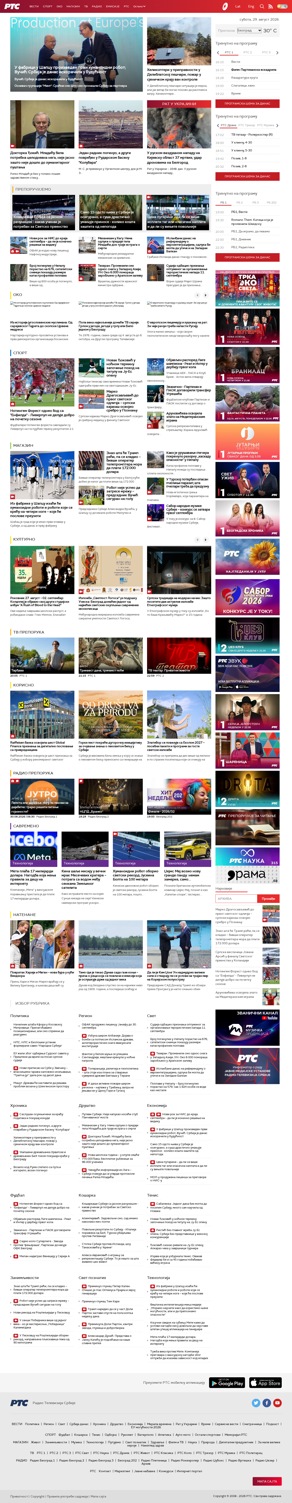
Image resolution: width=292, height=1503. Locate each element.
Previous (218, 52)
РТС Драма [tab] (228, 125)
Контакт (105, 1471)
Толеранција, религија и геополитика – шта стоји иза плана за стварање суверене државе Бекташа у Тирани (110, 1072)
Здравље (157, 1442)
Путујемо (114, 1442)
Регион (85, 1015)
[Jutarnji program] (247, 442)
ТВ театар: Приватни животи (169, 670)
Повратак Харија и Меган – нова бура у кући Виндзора (42, 974)
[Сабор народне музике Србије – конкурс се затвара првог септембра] (155, 512)
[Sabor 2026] (247, 597)
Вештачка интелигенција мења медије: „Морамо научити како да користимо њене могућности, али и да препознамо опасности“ (179, 1309)
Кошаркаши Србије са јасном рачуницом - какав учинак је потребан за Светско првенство (40, 222)
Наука (192, 1442)
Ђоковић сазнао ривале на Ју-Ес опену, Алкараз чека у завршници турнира (177, 1246)
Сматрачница (252, 1424)
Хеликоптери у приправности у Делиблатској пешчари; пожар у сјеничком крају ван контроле (174, 74)
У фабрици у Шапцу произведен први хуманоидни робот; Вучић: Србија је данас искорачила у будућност (70, 70)
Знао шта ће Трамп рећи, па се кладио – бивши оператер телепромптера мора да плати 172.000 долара (124, 462)
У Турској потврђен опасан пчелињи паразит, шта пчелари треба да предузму (187, 483)
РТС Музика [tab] (265, 125)
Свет (151, 1015)
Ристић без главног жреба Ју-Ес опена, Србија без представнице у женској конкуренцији (179, 1233)
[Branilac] (247, 365)
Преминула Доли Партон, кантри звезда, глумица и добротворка (107, 1326)
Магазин (73, 6)
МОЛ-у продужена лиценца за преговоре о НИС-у (178, 1178)
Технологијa (158, 1277)
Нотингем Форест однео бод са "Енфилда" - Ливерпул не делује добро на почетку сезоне (42, 414)
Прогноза (226, 30)
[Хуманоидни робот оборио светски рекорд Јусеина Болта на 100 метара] (136, 849)
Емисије (112, 6)
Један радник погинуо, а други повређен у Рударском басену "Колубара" (105, 158)
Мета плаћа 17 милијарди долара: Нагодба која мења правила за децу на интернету (33, 877)
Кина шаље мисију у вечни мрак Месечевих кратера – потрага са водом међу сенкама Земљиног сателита (84, 879)
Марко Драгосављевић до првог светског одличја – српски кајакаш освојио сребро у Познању (122, 400)
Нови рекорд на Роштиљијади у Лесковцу (41, 1312)
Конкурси (166, 1471)
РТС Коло (184, 1453)
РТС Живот (142, 1453)
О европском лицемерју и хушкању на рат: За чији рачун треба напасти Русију (177, 324)
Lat (237, 6)
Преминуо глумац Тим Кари (100, 1301)
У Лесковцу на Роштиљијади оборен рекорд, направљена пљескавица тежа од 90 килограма (41, 1339)
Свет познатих (92, 1277)
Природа (208, 1442)
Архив (146, 1464)
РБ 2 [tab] (239, 202)
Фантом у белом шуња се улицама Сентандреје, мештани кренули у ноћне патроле (108, 1057)
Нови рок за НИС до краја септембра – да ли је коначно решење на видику (50, 241)
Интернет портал (189, 1471)
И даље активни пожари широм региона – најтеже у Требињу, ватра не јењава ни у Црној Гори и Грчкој (108, 1087)
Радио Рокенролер (185, 1460)
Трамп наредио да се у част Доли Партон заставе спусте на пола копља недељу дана (107, 1312)
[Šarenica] (247, 750)
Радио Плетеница (154, 1460)
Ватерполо (145, 1435)
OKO (59, 6)
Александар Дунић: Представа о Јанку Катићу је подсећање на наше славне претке (106, 1339)
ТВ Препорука (28, 632)
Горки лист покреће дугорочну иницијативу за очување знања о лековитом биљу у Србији (110, 746)
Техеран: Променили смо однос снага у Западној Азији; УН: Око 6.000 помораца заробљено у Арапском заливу (120, 270)
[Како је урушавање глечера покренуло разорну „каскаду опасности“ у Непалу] (155, 459)
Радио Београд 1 (42, 1460)
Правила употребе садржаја (67, 1496)
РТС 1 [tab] (229, 52)
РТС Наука (101, 1453)
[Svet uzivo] (247, 480)
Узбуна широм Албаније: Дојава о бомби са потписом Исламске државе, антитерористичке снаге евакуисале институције (108, 1041)
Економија (157, 1105)
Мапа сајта (267, 1481)
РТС (126, 6)
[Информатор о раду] (247, 1066)
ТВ (86, 6)
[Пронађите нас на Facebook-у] (267, 1403)
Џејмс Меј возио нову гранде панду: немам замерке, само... (182, 875)
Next (277, 52)
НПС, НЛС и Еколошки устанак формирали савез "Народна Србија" (37, 1043)
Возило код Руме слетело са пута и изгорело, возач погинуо (37, 1168)
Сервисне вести (226, 1424)
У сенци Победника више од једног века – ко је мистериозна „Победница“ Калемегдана (40, 1323)
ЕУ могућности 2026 (146, 1427)
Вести (34, 6)
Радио (97, 6)
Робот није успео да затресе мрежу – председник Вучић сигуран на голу (123, 493)
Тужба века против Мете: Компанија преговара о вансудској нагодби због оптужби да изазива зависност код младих (179, 1355)
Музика (76, 1442)
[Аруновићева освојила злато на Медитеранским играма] (155, 420)
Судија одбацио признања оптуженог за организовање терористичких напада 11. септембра (186, 270)
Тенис (152, 1195)
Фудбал (17, 1195)
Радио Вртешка (239, 1460)
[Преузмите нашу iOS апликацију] (265, 1382)
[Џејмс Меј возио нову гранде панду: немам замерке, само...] (187, 849)
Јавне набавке (144, 1471)
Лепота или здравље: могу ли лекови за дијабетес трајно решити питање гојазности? (39, 805)
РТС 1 (41, 1453)
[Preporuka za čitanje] (247, 827)
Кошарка (87, 1195)
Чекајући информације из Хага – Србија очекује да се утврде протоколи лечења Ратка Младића (108, 1173)
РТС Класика (163, 1453)
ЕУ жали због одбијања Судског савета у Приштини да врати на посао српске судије (41, 1057)
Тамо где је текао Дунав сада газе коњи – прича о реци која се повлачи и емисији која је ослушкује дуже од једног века (110, 976)
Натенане (24, 914)
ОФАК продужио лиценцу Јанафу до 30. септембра (109, 1026)
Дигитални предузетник (236, 1442)
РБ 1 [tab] (223, 202)
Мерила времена (159, 1424)
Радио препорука (33, 773)
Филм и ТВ (176, 1442)
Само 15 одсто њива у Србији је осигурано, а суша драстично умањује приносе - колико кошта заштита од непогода (175, 1149)
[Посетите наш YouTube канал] (277, 1403)
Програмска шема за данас (247, 103)
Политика (19, 1015)
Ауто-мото (183, 1435)
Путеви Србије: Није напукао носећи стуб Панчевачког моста (110, 1115)
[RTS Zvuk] (247, 674)
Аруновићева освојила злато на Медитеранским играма (185, 417)
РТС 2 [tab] (247, 52)
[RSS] (270, 6)
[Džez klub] (247, 635)
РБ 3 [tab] (255, 202)
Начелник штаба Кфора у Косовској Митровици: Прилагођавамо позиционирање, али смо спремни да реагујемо (38, 1029)
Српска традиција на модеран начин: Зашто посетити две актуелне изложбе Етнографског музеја (179, 601)
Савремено (26, 826)
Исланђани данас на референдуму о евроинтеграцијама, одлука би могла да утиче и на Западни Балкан (188, 244)
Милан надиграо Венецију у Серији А (44, 1256)
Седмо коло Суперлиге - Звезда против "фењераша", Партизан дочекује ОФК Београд (39, 1244)
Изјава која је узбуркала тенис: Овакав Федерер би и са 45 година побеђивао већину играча (176, 1259)
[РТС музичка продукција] (247, 1028)
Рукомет (127, 1435)
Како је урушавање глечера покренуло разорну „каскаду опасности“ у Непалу (188, 456)
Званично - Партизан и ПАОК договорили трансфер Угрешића (188, 390)
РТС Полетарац (250, 1453)
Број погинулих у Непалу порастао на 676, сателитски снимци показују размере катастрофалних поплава (50, 270)
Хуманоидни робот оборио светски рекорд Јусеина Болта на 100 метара (135, 875)
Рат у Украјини (186, 1424)
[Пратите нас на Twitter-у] (256, 1403)
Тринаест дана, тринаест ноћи (102, 668)
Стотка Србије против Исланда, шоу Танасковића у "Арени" (106, 1245)
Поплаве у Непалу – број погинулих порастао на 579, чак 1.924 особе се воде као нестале (178, 1087)
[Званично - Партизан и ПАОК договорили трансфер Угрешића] (155, 393)
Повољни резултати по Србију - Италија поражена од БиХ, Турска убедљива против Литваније (109, 1233)
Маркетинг (122, 1471)
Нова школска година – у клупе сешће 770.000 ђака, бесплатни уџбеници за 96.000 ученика (110, 1158)
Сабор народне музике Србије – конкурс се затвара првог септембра (188, 509)
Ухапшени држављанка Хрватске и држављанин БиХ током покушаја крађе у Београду (41, 1155)
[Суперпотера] (247, 327)
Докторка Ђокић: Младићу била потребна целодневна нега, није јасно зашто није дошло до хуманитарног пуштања (42, 160)
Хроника (18, 1105)
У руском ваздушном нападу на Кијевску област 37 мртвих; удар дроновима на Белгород (174, 158)
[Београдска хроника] (247, 518)
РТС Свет (82, 1453)
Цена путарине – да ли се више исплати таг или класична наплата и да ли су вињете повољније (176, 222)
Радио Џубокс (213, 1460)
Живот (36, 1442)
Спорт (47, 6)
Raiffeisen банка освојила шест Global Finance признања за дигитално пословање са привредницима (41, 746)
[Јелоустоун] (247, 712)
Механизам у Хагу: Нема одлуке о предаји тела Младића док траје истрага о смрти (119, 243)
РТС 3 (66, 1453)
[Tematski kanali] (247, 865)
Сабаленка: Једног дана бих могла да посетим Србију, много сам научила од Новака (178, 1207)
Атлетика (164, 1435)
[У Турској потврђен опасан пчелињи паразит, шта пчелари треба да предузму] (155, 486)
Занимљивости (24, 1277)
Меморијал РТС (236, 1435)
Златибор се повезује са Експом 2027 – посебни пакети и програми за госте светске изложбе (176, 746)
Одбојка (111, 1435)
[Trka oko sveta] (247, 288)
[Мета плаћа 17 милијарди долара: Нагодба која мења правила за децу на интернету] (33, 849)
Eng (251, 6)
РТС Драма (121, 1453)
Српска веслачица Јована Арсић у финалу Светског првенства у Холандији (234, 956)
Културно (24, 539)
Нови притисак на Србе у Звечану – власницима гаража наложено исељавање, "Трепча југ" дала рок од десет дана (42, 1071)
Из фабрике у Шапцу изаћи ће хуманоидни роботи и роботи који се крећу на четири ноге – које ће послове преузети (41, 509)
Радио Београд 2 (71, 1460)
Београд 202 (127, 1460)
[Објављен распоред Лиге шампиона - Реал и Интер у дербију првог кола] (155, 366)
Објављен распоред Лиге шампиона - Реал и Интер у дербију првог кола (187, 363)
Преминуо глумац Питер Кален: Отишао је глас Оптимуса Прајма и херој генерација (108, 1289)
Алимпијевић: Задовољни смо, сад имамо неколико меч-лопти (110, 1220)
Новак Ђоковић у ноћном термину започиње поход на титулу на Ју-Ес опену (122, 367)
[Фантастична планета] (247, 403)
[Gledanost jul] (247, 557)
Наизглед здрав (152, 1445)
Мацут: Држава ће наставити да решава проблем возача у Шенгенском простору (41, 1084)
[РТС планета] (225, 6)
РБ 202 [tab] (271, 202)
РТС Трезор (205, 1453)
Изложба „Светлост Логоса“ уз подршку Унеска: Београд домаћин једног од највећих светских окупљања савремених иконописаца (109, 603)
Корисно (23, 685)
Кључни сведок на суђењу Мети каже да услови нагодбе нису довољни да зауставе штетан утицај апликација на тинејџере (179, 1326)
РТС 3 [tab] (266, 52)
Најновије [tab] (223, 888)
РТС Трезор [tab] (246, 125)
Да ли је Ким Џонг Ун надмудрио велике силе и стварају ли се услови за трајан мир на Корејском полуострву (177, 976)
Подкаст (272, 1424)
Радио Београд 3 (101, 1460)
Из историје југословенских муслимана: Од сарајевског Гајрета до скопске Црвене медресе (41, 326)
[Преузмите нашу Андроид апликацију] (227, 1382)
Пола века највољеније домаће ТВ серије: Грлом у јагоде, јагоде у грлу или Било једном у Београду (109, 326)
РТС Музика (226, 1453)
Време (206, 1424)
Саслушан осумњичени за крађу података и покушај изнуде (38, 1116)
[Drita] (247, 789)
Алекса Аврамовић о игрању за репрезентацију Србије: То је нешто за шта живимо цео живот (110, 1258)
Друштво (87, 1105)
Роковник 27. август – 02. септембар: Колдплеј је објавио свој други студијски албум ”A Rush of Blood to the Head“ (39, 601)
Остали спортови (207, 1435)
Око (17, 294)
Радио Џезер (264, 1460)
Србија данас (79, 1424)
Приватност (19, 1496)
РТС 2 (54, 1453)
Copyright (37, 1496)
